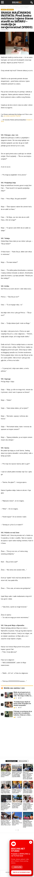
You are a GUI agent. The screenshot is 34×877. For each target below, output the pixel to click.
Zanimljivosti (15, 6)
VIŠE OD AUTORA (23, 761)
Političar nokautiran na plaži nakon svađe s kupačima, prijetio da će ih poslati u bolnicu (6, 774)
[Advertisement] (17, 738)
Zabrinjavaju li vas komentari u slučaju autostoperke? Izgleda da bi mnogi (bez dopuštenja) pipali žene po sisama (5, 806)
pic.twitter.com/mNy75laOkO (12, 116)
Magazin (9, 6)
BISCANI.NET (8, 872)
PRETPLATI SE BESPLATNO (21, 872)
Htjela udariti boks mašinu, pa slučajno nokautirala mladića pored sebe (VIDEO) (27, 791)
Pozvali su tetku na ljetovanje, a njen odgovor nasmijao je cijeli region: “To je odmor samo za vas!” (6, 823)
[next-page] (18, 830)
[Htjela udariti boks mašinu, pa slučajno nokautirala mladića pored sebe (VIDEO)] (28, 784)
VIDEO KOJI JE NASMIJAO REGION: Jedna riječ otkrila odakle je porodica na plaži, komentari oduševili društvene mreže (27, 824)
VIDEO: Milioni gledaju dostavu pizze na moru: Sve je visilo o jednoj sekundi (17, 823)
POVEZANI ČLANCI (11, 761)
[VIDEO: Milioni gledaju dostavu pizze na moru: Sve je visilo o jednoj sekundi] (17, 816)
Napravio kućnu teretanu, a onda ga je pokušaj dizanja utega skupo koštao (5, 791)
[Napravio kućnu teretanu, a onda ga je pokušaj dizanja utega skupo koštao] (6, 784)
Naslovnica (3, 6)
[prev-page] (16, 830)
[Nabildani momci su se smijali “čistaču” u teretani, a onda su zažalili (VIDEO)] (17, 784)
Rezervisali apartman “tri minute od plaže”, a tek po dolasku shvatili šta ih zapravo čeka (17, 805)
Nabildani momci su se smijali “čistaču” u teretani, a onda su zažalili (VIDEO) (17, 791)
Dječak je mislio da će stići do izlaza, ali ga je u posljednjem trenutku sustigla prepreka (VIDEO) (17, 774)
